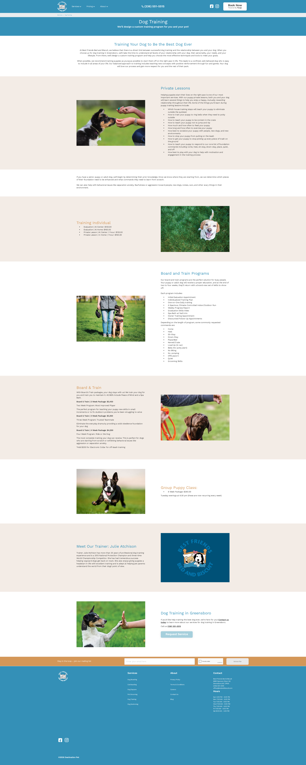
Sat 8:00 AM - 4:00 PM (221, 711)
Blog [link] (171, 699)
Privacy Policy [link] (175, 679)
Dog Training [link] (132, 699)
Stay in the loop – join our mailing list (74, 661)
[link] (210, 6)
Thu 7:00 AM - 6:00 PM (221, 706)
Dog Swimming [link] (133, 704)
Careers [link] (173, 689)
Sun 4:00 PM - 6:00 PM (221, 697)
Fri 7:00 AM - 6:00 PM (221, 708)
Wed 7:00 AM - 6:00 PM (221, 704)
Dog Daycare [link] (132, 689)
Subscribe (237, 661)
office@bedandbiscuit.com (222, 688)
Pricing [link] (90, 6)
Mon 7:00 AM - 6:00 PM (221, 699)
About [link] (103, 6)
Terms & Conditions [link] (177, 684)
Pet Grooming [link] (132, 694)
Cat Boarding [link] (132, 684)
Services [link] (75, 6)
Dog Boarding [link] (132, 679)
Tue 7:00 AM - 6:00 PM (221, 702)
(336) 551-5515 (154, 6)
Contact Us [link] (174, 694)
